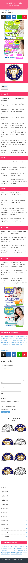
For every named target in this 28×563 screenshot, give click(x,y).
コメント (3, 368)
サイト (2, 393)
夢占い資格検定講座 (17, 338)
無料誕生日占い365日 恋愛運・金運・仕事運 (15, 559)
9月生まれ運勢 (4, 524)
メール (2, 387)
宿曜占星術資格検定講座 (16, 342)
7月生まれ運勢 (4, 516)
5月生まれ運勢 (4, 508)
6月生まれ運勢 (4, 512)
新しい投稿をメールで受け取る (9, 409)
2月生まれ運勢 (5, 350)
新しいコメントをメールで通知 (9, 406)
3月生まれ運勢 (4, 500)
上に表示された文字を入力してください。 (10, 401)
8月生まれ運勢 (4, 520)
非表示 (5, 86)
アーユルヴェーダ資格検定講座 (15, 340)
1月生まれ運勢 (4, 492)
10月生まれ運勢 (5, 528)
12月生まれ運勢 (5, 536)
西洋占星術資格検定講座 (7, 336)
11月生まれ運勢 (5, 532)
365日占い (3, 487)
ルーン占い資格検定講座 (16, 344)
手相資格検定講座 (7, 338)
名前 (2, 382)
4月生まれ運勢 (4, 504)
